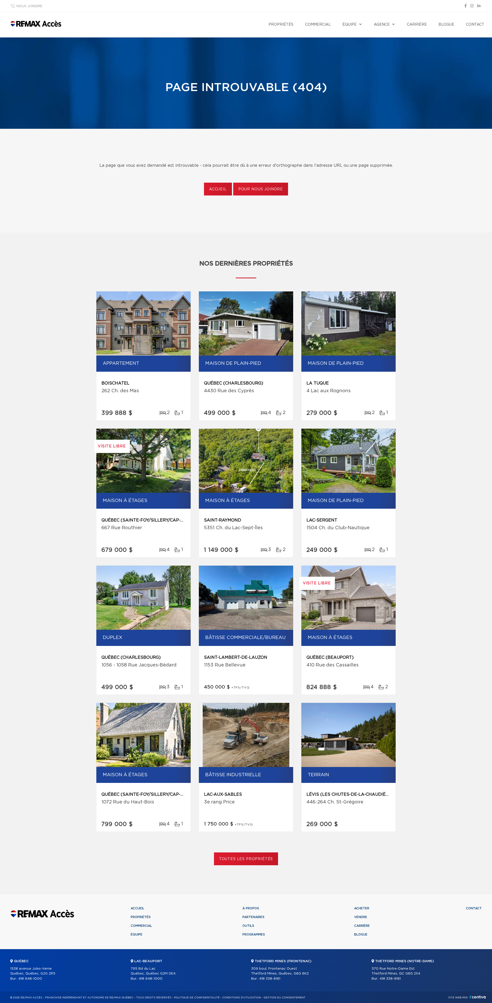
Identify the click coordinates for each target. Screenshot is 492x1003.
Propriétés (281, 24)
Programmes (253, 934)
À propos (250, 908)
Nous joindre (29, 6)
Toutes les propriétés (246, 859)
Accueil (218, 189)
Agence (382, 24)
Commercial (318, 24)
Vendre (360, 917)
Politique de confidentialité (197, 997)
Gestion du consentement (284, 997)
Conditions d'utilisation (241, 997)
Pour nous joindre (260, 189)
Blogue (446, 24)
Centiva (477, 997)
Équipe (349, 24)
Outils (248, 925)
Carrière (417, 24)
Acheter (361, 908)
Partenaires (253, 917)
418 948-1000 (30, 978)
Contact (475, 24)
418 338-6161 (269, 978)
